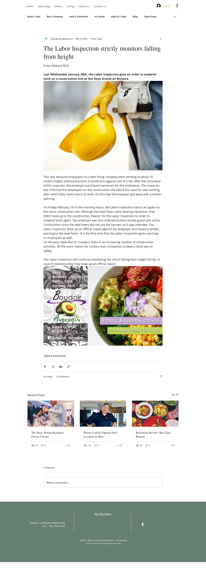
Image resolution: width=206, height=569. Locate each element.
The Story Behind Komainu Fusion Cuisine (47, 434)
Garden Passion (150, 16)
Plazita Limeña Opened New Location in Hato (100, 434)
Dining (135, 16)
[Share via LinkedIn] (60, 366)
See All (175, 394)
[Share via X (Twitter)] (52, 366)
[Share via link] (68, 366)
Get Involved (99, 16)
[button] (174, 16)
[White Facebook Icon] (142, 524)
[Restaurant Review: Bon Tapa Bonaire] (155, 414)
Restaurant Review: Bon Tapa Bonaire (153, 434)
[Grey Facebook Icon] (177, 5)
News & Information (55, 16)
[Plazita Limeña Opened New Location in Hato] (103, 414)
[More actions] (161, 39)
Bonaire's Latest (33, 16)
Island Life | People (118, 16)
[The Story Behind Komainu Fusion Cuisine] (51, 414)
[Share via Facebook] (45, 366)
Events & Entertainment (78, 16)
